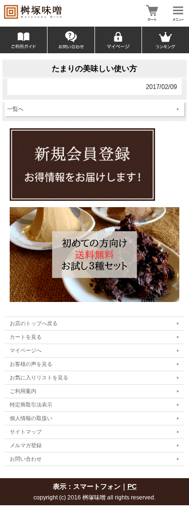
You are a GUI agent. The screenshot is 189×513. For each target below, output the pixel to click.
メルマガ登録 (26, 445)
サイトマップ (26, 432)
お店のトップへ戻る (34, 323)
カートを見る (26, 337)
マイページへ (26, 350)
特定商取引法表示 (31, 404)
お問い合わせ (26, 459)
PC (132, 486)
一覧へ (15, 109)
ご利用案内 (23, 391)
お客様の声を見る (31, 364)
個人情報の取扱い (31, 418)
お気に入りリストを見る (39, 377)
